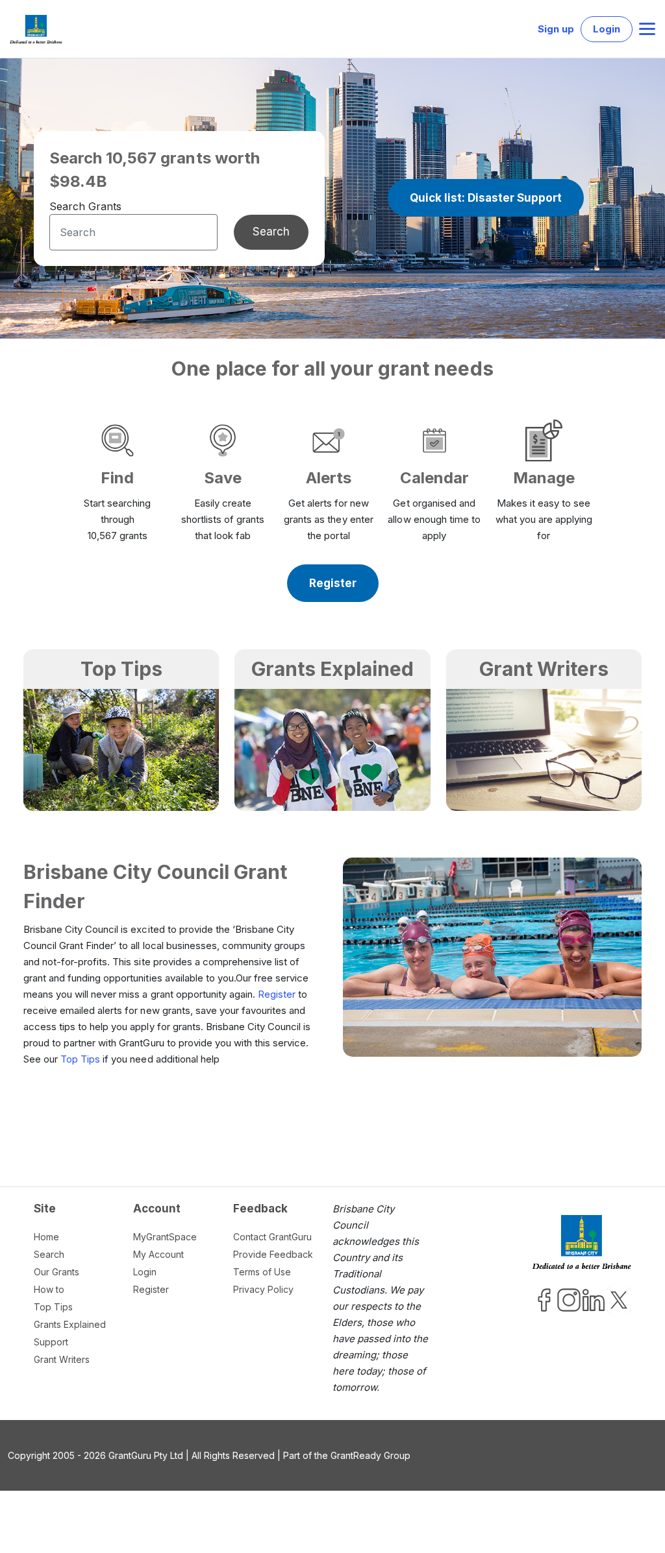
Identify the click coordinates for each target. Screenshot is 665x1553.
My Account (158, 1254)
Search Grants (85, 206)
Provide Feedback (273, 1254)
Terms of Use (262, 1271)
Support (51, 1341)
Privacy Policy (263, 1289)
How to (49, 1289)
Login (606, 29)
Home (46, 1236)
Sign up (556, 29)
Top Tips (80, 1059)
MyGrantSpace (165, 1236)
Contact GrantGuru (272, 1236)
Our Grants (56, 1271)
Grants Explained (70, 1324)
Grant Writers (62, 1359)
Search (271, 231)
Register (276, 994)
